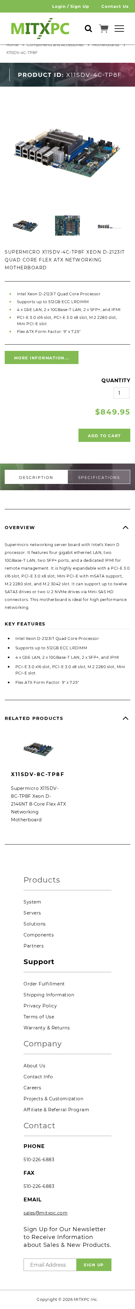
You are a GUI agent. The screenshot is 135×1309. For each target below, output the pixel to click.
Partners (34, 946)
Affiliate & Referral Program (56, 1110)
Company (43, 1044)
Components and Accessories (55, 44)
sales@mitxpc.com (46, 1213)
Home (12, 44)
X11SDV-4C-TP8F (22, 52)
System (32, 902)
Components (39, 935)
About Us (34, 1066)
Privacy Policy (40, 1006)
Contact (40, 1126)
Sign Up (79, 6)
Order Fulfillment (44, 984)
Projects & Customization (53, 1099)
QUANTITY (115, 381)
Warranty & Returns (47, 1028)
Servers (32, 913)
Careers (32, 1088)
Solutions (35, 924)
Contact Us (115, 6)
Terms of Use (39, 1017)
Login (59, 6)
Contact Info (38, 1077)
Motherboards (105, 44)
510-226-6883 (39, 1159)
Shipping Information (49, 995)
